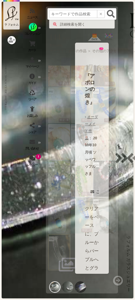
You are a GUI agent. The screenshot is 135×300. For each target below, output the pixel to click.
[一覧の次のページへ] (118, 281)
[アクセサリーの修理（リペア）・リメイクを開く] (33, 97)
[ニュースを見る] (33, 15)
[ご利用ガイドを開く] (33, 80)
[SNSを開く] (33, 129)
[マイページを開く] (33, 64)
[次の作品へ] (123, 162)
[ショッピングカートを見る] (33, 47)
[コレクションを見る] (33, 31)
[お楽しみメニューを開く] (33, 113)
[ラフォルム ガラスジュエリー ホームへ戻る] (11, 15)
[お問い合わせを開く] (33, 146)
